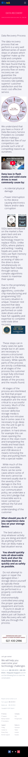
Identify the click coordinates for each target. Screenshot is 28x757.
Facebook (17, 727)
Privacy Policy (4, 732)
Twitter (16, 730)
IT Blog (3, 727)
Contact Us (4, 730)
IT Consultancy (5, 721)
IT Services (4, 714)
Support (3, 725)
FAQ (16, 716)
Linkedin (17, 732)
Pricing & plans (18, 718)
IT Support (4, 716)
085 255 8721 (12, 702)
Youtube (17, 734)
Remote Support (5, 734)
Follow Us (17, 725)
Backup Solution (5, 718)
